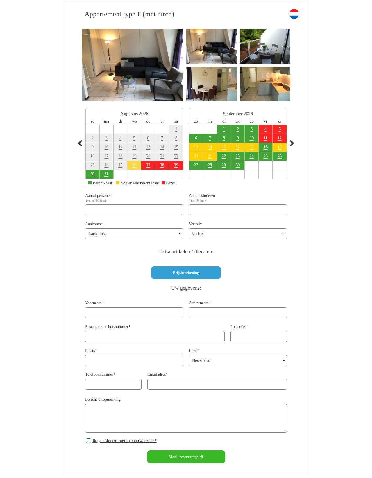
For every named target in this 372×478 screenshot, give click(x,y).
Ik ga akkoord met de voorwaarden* (124, 441)
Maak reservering (184, 456)
